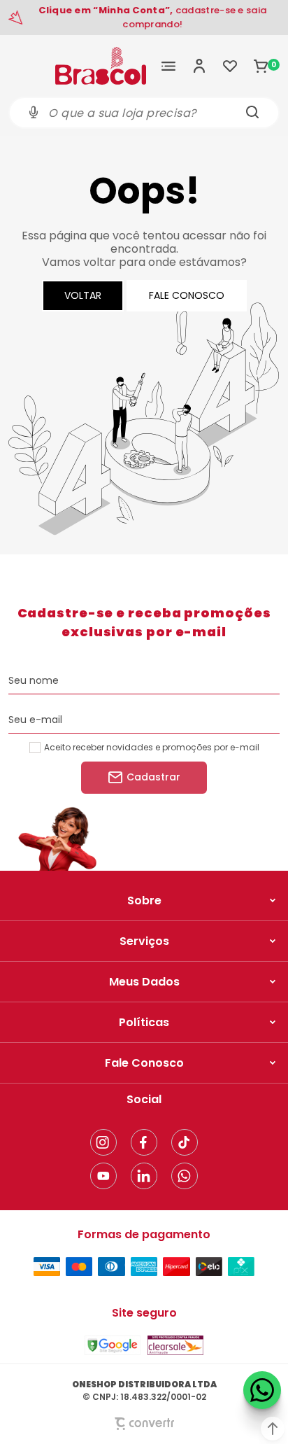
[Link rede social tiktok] (184, 1142)
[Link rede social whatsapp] (184, 1176)
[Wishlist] (230, 66)
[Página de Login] (199, 66)
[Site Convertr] (144, 1423)
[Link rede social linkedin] (144, 1176)
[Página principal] (100, 66)
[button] (273, 1429)
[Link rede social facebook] (144, 1142)
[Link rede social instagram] (103, 1142)
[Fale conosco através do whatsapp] (262, 1390)
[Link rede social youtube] (103, 1176)
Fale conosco (186, 295)
